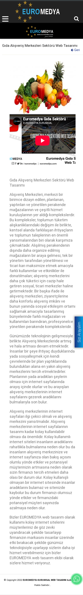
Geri (76, 50)
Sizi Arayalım (79, 332)
